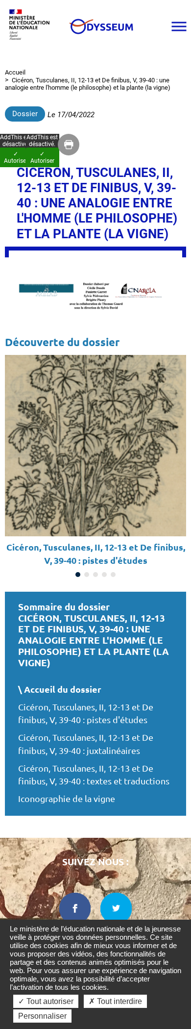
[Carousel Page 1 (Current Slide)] (77, 574)
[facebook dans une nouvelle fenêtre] (75, 908)
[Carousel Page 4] (104, 574)
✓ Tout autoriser (45, 1001)
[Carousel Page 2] (86, 574)
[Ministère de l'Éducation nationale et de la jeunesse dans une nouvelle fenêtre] (32, 26)
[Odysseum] (101, 26)
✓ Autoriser (42, 157)
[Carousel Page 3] (95, 574)
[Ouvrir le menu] (179, 26)
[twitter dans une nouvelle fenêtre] (116, 908)
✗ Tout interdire (115, 1001)
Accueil (15, 72)
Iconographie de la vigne (67, 798)
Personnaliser (42, 1016)
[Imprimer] (68, 144)
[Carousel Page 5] (113, 574)
